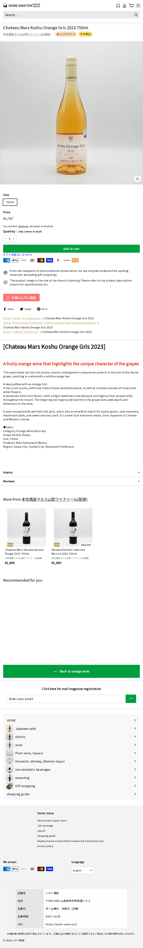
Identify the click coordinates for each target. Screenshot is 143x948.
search (41, 830)
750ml (10, 202)
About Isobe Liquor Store (52, 820)
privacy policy (45, 846)
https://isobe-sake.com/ (61, 924)
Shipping (23, 226)
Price (6, 212)
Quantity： (22, 231)
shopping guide (46, 835)
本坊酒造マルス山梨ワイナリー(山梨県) (27, 34)
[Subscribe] (131, 699)
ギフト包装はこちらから (18, 254)
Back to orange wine (74, 671)
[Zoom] (137, 178)
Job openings (45, 825)
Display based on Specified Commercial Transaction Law (70, 841)
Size (6, 195)
